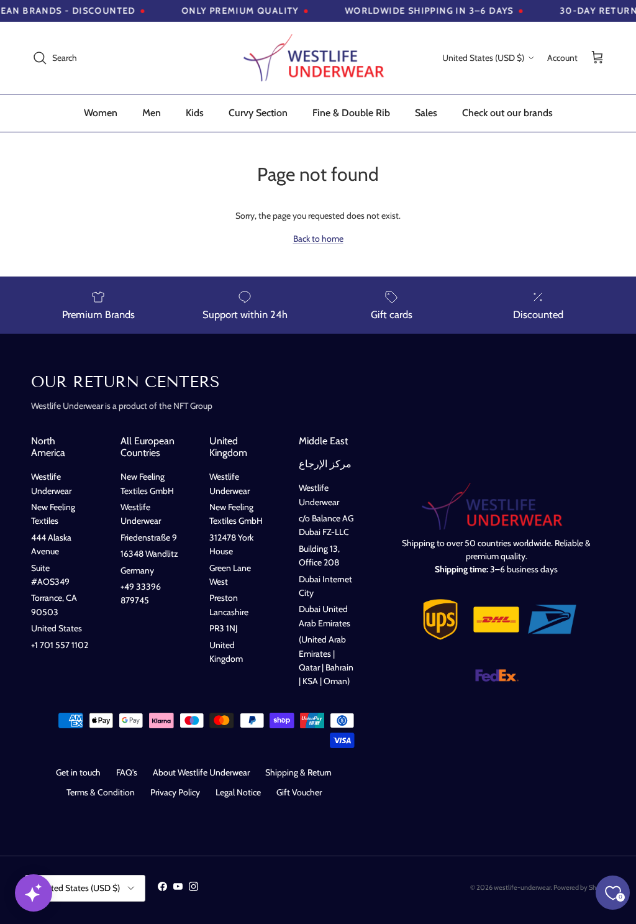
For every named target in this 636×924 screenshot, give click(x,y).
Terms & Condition (100, 792)
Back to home (318, 238)
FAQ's (126, 772)
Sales (426, 113)
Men (151, 113)
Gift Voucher (299, 792)
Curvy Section (258, 113)
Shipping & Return (298, 772)
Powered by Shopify (582, 887)
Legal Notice (238, 792)
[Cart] (597, 58)
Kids (195, 113)
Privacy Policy (175, 792)
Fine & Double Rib (351, 113)
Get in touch (78, 772)
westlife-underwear (522, 887)
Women (100, 113)
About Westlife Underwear (201, 772)
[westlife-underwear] (318, 57)
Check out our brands (507, 113)
